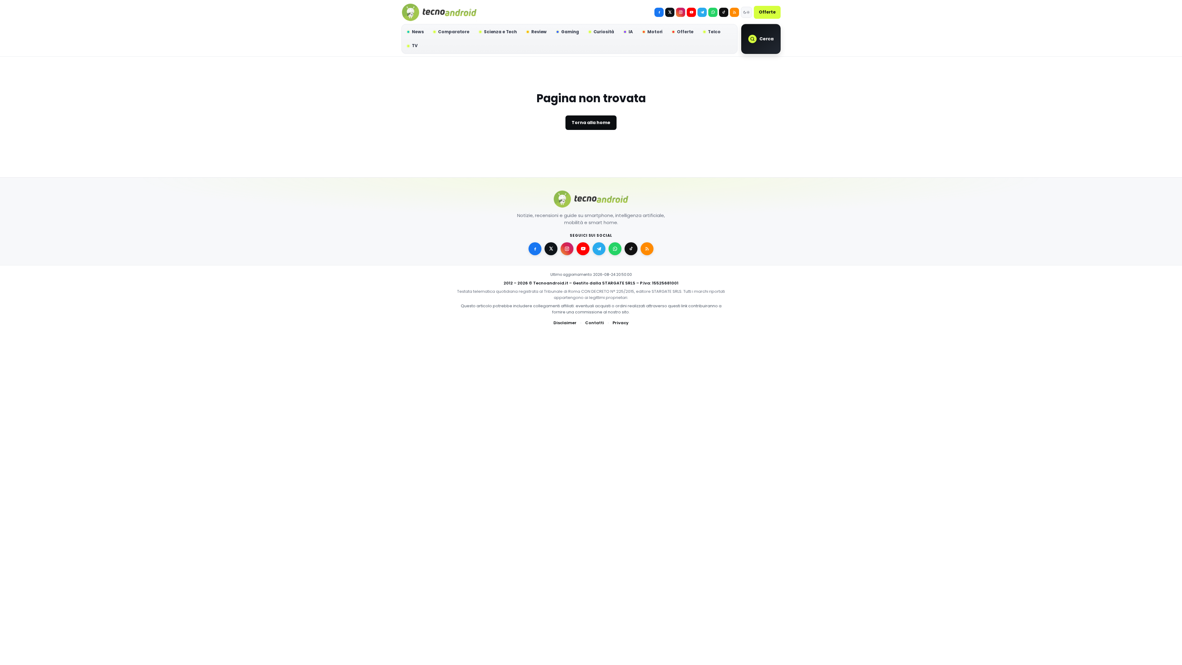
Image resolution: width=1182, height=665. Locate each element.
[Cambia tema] (746, 12)
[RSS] (734, 12)
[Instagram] (680, 12)
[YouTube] (691, 12)
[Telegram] (702, 12)
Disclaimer (565, 323)
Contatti (594, 323)
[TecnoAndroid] (439, 12)
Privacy (621, 323)
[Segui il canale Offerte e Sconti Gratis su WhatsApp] (713, 12)
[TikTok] (723, 12)
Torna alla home (591, 122)
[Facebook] (659, 12)
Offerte (767, 12)
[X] (669, 12)
